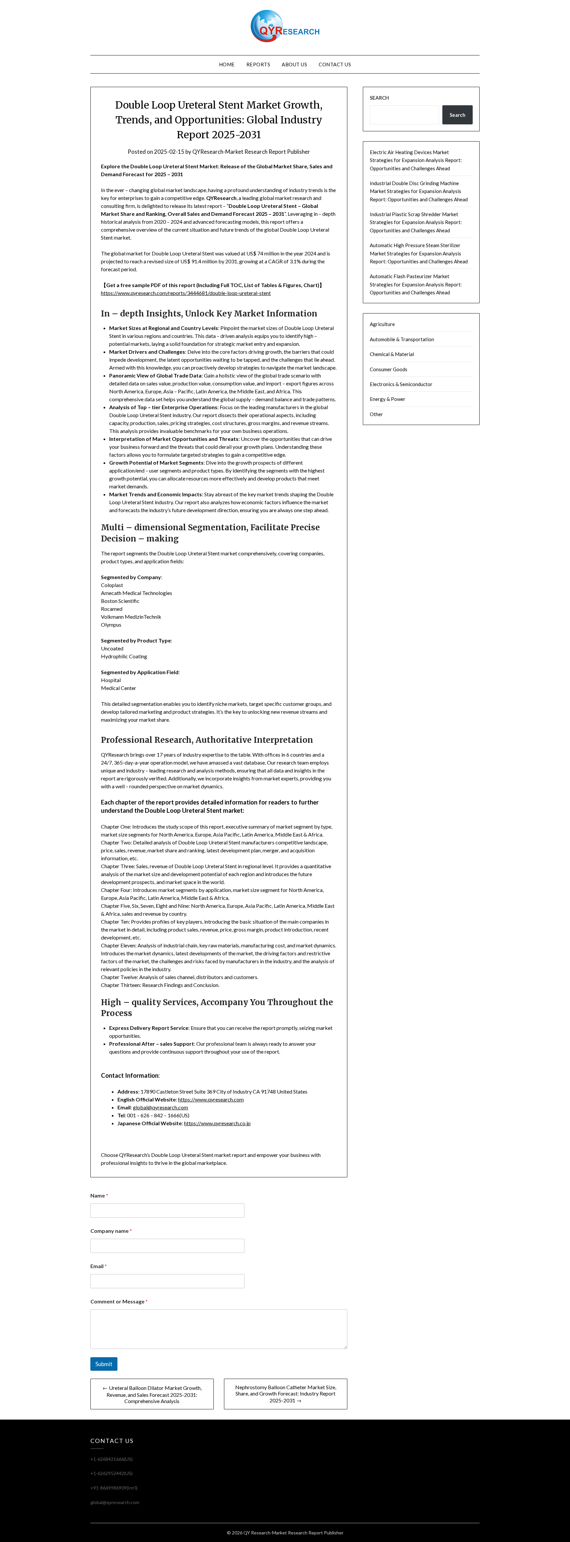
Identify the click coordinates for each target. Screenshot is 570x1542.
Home (227, 64)
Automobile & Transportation (402, 339)
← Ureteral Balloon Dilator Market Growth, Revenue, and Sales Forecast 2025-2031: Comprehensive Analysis (152, 1394)
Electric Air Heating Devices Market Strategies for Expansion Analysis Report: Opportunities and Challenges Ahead (416, 160)
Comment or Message (119, 1301)
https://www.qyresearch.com (211, 1099)
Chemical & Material (392, 354)
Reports (258, 64)
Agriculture (382, 324)
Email (98, 1266)
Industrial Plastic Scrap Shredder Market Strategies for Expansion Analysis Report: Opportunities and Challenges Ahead (416, 222)
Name (99, 1195)
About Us (294, 64)
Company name (111, 1231)
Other (376, 414)
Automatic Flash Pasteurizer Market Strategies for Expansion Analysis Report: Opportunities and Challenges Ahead (416, 284)
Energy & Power (387, 399)
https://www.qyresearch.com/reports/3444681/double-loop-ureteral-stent (186, 293)
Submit (103, 1364)
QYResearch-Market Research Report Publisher (251, 151)
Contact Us (335, 64)
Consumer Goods (388, 369)
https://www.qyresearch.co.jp (217, 1123)
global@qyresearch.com (160, 1107)
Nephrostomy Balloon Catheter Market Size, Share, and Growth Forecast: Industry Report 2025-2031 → (285, 1393)
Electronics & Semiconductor (401, 384)
